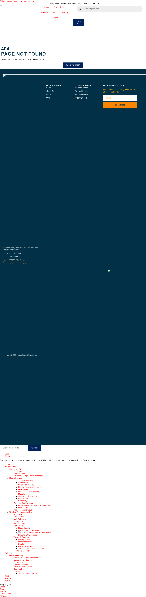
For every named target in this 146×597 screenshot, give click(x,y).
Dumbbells (18, 521)
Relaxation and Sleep (23, 567)
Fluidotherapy (24, 528)
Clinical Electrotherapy (23, 480)
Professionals (59, 7)
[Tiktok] (18, 262)
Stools (21, 544)
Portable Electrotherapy (24, 503)
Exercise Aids (19, 523)
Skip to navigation (8, 1)
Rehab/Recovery (16, 555)
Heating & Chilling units (28, 535)
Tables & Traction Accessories (31, 548)
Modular (21, 494)
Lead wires (23, 507)
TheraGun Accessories (28, 573)
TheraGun (18, 571)
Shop (55, 12)
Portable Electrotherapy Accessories (34, 505)
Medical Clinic (20, 473)
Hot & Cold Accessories (28, 530)
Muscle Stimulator (21, 564)
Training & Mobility (22, 551)
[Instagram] (11, 262)
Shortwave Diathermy (27, 496)
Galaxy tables (24, 539)
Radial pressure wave (23, 510)
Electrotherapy (15, 478)
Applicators (23, 482)
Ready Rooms (15, 469)
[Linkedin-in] (24, 262)
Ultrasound (23, 498)
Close (2, 587)
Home (46, 7)
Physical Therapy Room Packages (28, 476)
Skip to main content (25, 1)
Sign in (55, 18)
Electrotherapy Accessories (30, 487)
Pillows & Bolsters (26, 546)
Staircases (18, 514)
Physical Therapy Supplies (20, 512)
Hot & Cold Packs (43, 532)
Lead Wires (23, 489)
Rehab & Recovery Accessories (27, 557)
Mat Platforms (20, 519)
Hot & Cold (18, 526)
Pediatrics (18, 471)
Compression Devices (23, 560)
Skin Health (18, 569)
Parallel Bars (19, 517)
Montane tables (25, 542)
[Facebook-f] (5, 262)
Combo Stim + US (26, 485)
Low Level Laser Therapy (29, 491)
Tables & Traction (21, 537)
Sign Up (65, 12)
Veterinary (22, 501)
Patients (44, 12)
